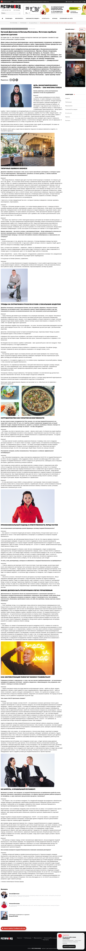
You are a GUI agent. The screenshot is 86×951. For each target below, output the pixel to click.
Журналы (54, 18)
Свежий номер (69, 29)
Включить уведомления (69, 946)
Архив (82, 29)
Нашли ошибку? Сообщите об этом (14, 928)
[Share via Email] (16, 80)
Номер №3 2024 (13, 916)
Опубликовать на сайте (66, 18)
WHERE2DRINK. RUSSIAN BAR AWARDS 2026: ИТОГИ (24, 1)
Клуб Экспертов (6, 10)
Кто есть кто (45, 18)
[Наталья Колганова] (4, 904)
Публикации (8, 18)
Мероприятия (19, 18)
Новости (67, 98)
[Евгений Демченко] (4, 894)
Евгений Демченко (14, 893)
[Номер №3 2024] (4, 915)
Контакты (67, 120)
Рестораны (17, 10)
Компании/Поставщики (32, 18)
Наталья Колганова (14, 903)
